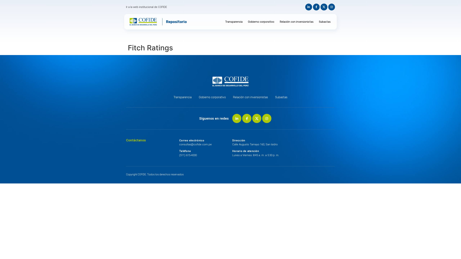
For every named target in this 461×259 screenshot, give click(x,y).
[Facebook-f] (316, 7)
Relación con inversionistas (297, 21)
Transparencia (234, 21)
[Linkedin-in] (308, 7)
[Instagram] (331, 7)
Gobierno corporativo (261, 21)
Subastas (325, 21)
